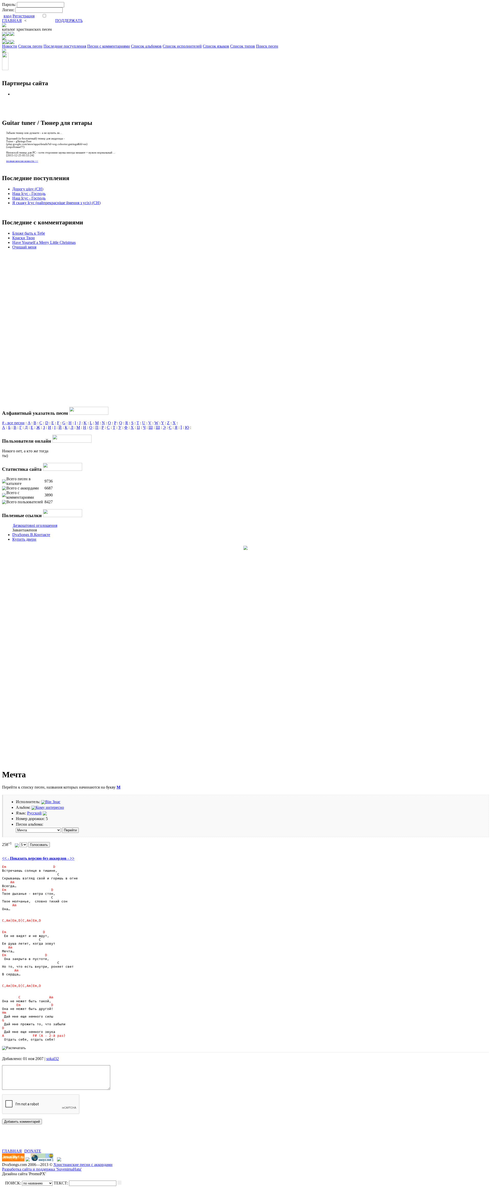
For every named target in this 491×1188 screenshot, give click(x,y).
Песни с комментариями (108, 46)
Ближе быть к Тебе (28, 233)
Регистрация (24, 16)
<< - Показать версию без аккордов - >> (38, 858)
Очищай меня (24, 247)
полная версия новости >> (22, 161)
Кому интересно (50, 807)
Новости (9, 46)
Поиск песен (267, 46)
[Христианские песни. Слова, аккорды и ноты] (4, 26)
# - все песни (13, 423)
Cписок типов (242, 46)
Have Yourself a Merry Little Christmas (44, 242)
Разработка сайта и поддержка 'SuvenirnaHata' (42, 1169)
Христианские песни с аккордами (83, 1164)
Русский (34, 813)
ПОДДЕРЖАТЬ (69, 20)
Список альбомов (146, 46)
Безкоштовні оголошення (35, 525)
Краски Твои (23, 238)
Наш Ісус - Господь (29, 193)
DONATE (32, 1151)
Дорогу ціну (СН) (27, 189)
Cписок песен (30, 46)
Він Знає (52, 802)
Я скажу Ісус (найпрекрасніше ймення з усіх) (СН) (56, 203)
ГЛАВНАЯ (12, 20)
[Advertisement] (62, 1141)
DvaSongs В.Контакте (31, 534)
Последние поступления (64, 46)
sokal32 (52, 1058)
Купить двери (24, 539)
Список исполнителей (182, 46)
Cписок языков (216, 46)
